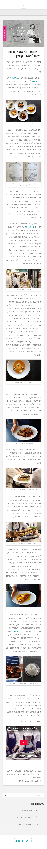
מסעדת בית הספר (29, 227)
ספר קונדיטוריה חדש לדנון (30, 810)
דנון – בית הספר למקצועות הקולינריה (20, 838)
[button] (23, 6)
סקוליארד (15, 78)
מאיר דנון (34, 838)
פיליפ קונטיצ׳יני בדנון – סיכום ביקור (27, 817)
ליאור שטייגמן (15, 632)
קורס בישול (33, 81)
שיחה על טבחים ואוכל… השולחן (28, 825)
